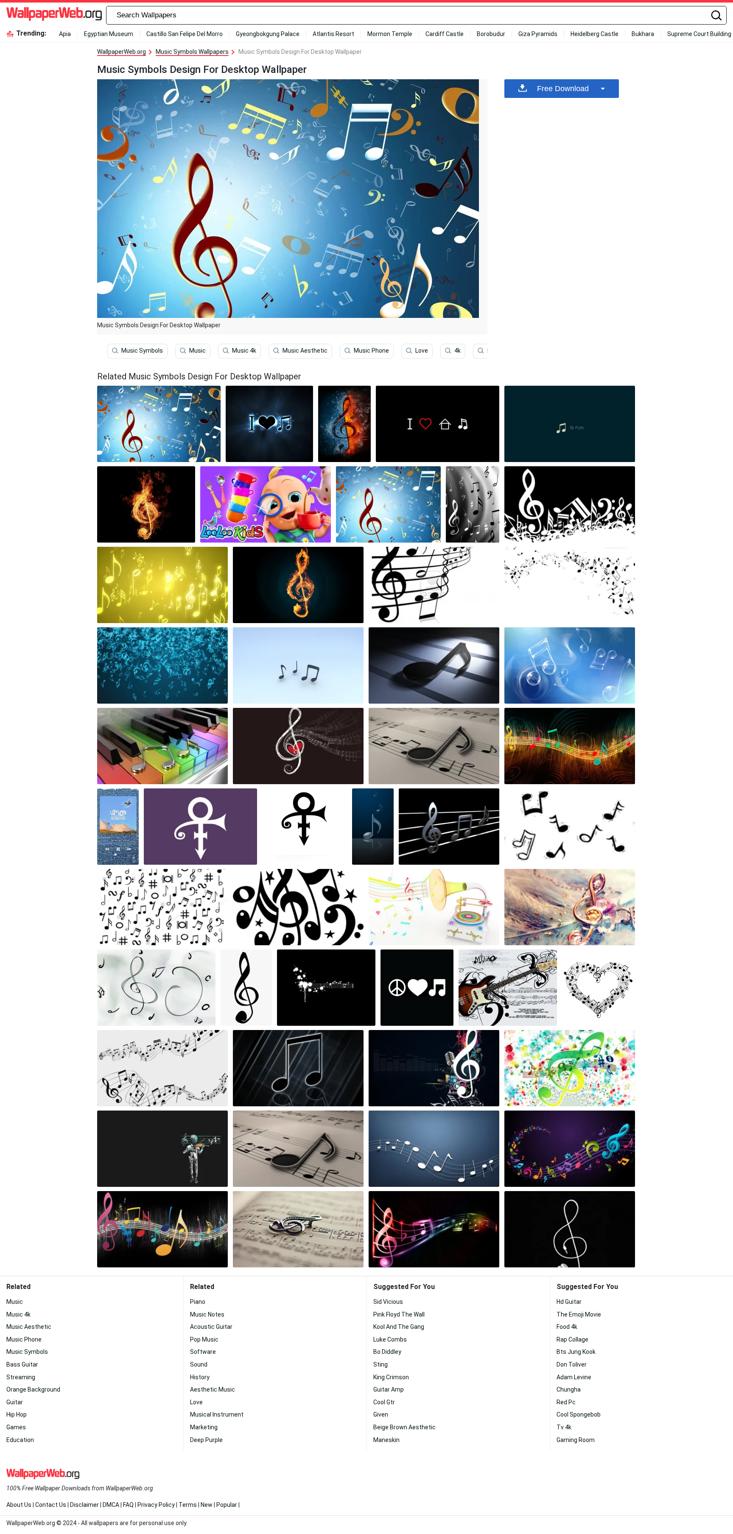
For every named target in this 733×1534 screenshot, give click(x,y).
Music (197, 350)
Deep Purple (206, 1440)
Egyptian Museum (108, 34)
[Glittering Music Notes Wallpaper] (162, 585)
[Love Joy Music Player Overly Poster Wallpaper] (118, 826)
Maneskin (386, 1440)
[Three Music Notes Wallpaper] (298, 665)
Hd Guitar (569, 1301)
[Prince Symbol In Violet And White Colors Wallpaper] (200, 826)
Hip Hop (16, 1414)
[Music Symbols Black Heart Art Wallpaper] (598, 987)
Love (421, 350)
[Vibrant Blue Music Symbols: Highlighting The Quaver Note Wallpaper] (373, 826)
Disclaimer (84, 1504)
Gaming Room (576, 1440)
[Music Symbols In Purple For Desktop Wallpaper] (569, 1149)
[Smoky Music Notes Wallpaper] (569, 665)
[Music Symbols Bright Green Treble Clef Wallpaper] (569, 1068)
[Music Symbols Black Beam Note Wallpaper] (298, 1068)
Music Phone (371, 350)
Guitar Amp (388, 1389)
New (207, 1504)
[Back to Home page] (54, 15)
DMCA (111, 1504)
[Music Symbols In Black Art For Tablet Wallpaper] (449, 826)
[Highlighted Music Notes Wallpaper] (434, 746)
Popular (226, 1504)
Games (16, 1427)
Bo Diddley (387, 1351)
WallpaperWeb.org (121, 51)
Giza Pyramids (537, 34)
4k (457, 350)
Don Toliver (572, 1364)
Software (203, 1351)
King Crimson (391, 1377)
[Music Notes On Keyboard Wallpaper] (162, 746)
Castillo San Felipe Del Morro (184, 34)
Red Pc (566, 1402)
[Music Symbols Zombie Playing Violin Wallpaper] (162, 1149)
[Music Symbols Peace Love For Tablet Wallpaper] (416, 987)
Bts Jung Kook (576, 1351)
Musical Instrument (216, 1414)
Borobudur (491, 34)
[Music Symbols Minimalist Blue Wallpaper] (434, 1149)
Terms (188, 1504)
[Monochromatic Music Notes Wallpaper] (569, 504)
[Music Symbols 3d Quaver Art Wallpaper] (298, 1149)
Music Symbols (142, 350)
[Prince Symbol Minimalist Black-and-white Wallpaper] (304, 826)
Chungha (569, 1389)
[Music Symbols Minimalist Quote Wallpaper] (569, 424)
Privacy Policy (156, 1504)
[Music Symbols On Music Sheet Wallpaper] (434, 1229)
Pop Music (204, 1339)
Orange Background (33, 1389)
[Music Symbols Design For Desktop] (159, 424)
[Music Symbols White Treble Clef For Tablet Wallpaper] (434, 1068)
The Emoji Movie (579, 1314)
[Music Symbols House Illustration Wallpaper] (437, 424)
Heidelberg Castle (594, 34)
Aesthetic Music (212, 1389)
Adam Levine (574, 1377)
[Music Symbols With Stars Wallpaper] (298, 907)
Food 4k (567, 1326)
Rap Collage (572, 1339)
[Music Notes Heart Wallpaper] (298, 746)
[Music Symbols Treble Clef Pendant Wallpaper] (298, 1229)
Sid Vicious (388, 1301)
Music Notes (207, 1314)
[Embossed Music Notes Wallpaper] (434, 665)
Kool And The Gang (398, 1326)
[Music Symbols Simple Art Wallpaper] (156, 987)
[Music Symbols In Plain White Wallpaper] (162, 1068)
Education (20, 1440)
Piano (197, 1301)
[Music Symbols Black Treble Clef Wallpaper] (246, 987)
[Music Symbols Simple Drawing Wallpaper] (569, 826)
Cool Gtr (384, 1402)
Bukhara (643, 34)
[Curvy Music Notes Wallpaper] (434, 585)
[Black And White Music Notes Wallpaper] (472, 504)
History (200, 1377)
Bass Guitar (22, 1364)
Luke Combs (390, 1339)
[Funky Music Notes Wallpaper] (569, 746)
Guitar (14, 1402)
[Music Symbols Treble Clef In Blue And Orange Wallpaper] (344, 424)
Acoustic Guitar (211, 1326)
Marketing (204, 1427)
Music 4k (244, 350)
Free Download (563, 88)
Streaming (20, 1377)
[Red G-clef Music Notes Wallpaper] (388, 504)
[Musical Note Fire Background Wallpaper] (146, 504)
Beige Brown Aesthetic (404, 1427)
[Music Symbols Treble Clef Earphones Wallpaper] (569, 1229)
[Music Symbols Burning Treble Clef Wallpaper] (298, 585)
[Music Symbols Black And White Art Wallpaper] (162, 907)
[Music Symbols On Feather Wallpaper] (569, 907)
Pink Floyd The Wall (399, 1314)
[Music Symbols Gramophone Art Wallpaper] (434, 907)
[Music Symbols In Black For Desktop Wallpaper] (162, 1229)
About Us (18, 1504)
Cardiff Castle (444, 34)
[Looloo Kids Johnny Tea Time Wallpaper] (265, 504)
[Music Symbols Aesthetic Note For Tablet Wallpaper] (269, 424)
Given (380, 1414)
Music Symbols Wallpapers (192, 51)
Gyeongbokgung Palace (267, 34)
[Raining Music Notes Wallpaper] (162, 665)
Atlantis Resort (333, 34)
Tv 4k (564, 1427)
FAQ (128, 1504)
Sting (380, 1364)
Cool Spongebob (579, 1414)
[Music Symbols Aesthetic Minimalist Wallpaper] (326, 987)
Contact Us (50, 1504)
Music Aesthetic (305, 350)
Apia (65, 34)
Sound (198, 1364)
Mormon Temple (389, 34)
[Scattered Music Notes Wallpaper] (569, 585)
